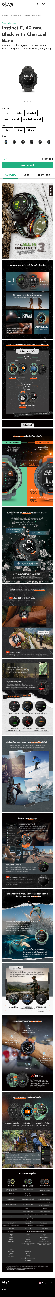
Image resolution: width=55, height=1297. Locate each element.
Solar (19, 113)
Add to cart (27, 165)
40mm (7, 130)
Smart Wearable (32, 15)
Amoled (31, 113)
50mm (31, 130)
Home (5, 15)
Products (16, 15)
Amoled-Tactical (32, 119)
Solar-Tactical (11, 119)
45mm (19, 130)
